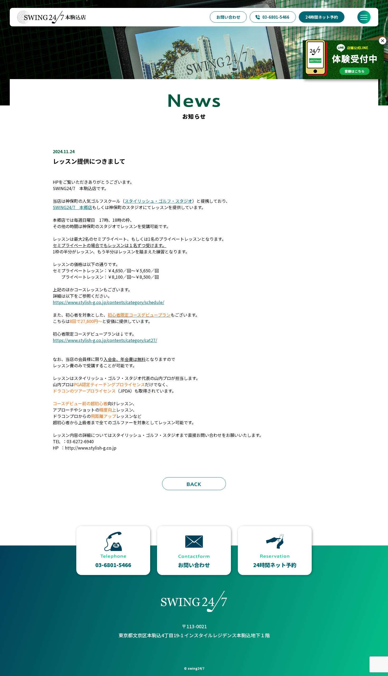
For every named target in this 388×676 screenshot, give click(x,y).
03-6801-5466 (275, 17)
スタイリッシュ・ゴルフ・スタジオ (158, 201)
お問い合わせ (228, 17)
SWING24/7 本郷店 (72, 207)
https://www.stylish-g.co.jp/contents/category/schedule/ (108, 302)
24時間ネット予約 (321, 17)
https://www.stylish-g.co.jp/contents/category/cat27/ (105, 340)
